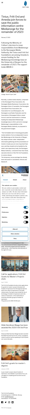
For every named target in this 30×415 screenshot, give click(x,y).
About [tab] (24, 179)
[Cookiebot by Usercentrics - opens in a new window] (21, 175)
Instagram (9, 402)
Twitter (6, 402)
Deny (15, 238)
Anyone (9, 407)
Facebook (2, 402)
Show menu (2, 2)
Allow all (15, 229)
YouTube (13, 402)
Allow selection (15, 233)
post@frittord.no (9, 396)
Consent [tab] (5, 179)
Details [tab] (15, 179)
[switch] (26, 212)
